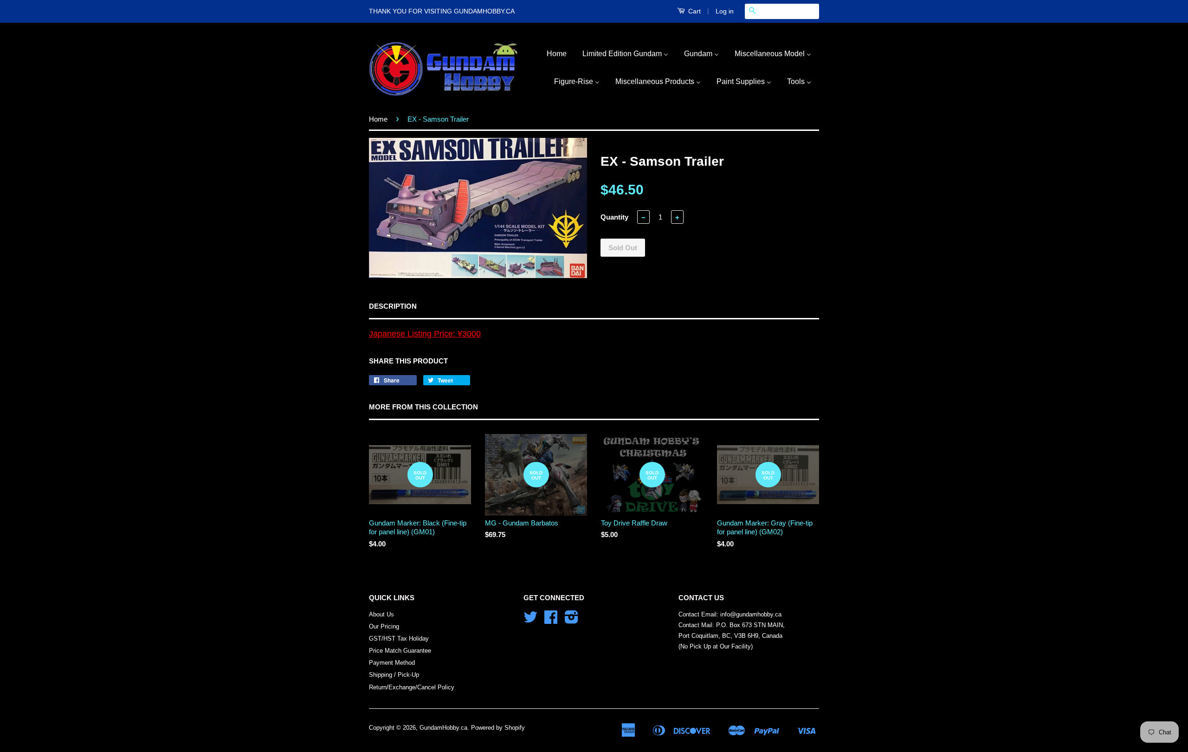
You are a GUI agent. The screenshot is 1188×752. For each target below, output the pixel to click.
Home (378, 119)
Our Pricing (384, 626)
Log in (725, 11)
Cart (693, 11)
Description (393, 306)
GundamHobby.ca (443, 727)
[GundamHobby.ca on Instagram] (571, 620)
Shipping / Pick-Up (394, 674)
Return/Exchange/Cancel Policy (411, 687)
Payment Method (392, 662)
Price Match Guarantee (400, 650)
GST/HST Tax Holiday (399, 638)
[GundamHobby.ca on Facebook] (551, 620)
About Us (381, 614)
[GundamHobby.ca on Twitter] (530, 620)
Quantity (614, 217)
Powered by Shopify (498, 727)
